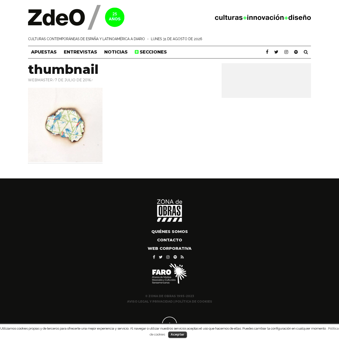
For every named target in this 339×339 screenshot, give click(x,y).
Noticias (116, 52)
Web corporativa (170, 248)
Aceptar (177, 334)
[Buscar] (306, 52)
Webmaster (40, 80)
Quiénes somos (169, 231)
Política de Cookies (193, 301)
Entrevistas (80, 52)
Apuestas (44, 52)
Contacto (169, 240)
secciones (152, 52)
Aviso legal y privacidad (150, 301)
